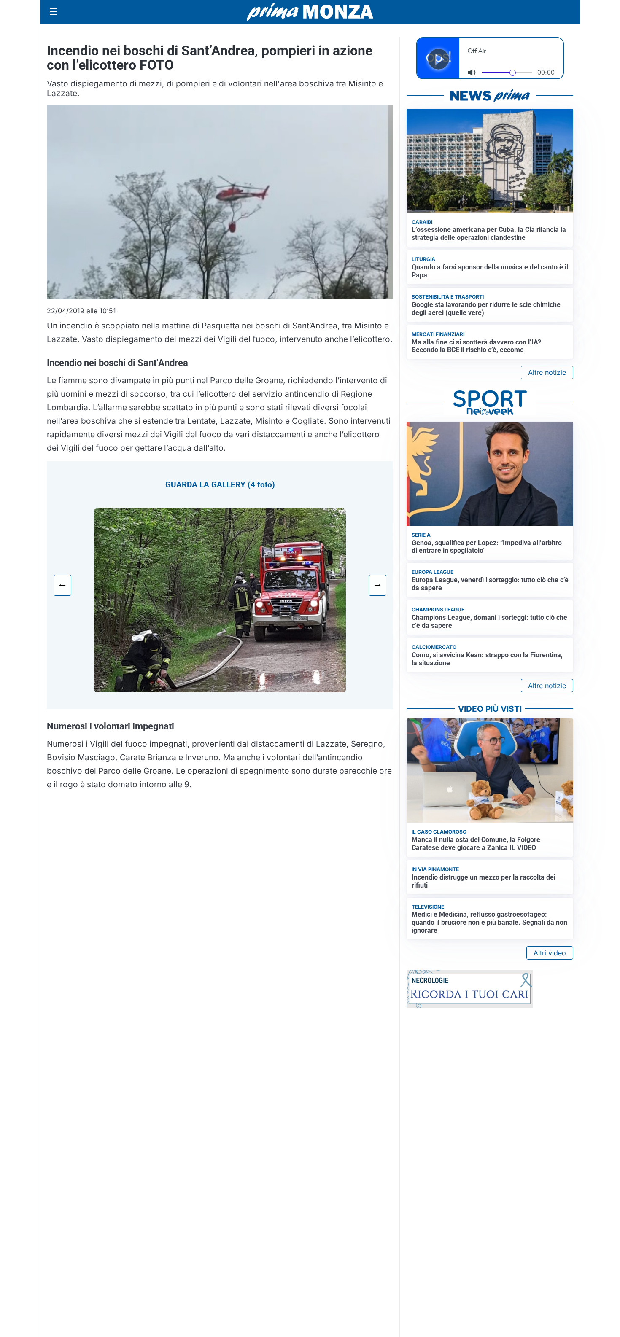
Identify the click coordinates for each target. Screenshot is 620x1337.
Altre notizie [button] (547, 372)
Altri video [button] (550, 953)
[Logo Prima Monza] (310, 12)
